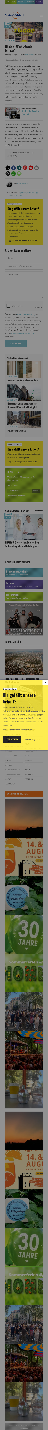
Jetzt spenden (12, 740)
